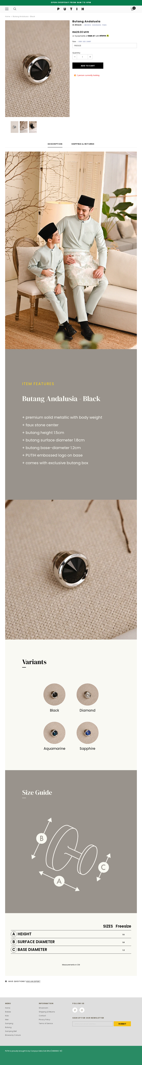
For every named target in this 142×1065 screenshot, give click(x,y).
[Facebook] (74, 1010)
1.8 (123, 942)
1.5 (123, 934)
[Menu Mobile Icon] (6, 9)
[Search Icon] (14, 9)
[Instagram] (81, 1010)
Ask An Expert (33, 981)
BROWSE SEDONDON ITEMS (95, 25)
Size (81, 41)
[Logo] (70, 9)
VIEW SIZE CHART (84, 42)
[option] (37, 68)
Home (7, 16)
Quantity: (76, 53)
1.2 (123, 950)
